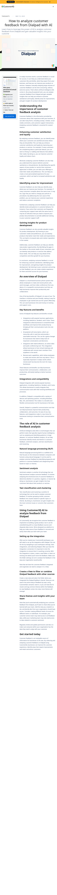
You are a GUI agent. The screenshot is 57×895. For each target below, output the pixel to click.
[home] (25, 6)
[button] (53, 6)
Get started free (9, 116)
